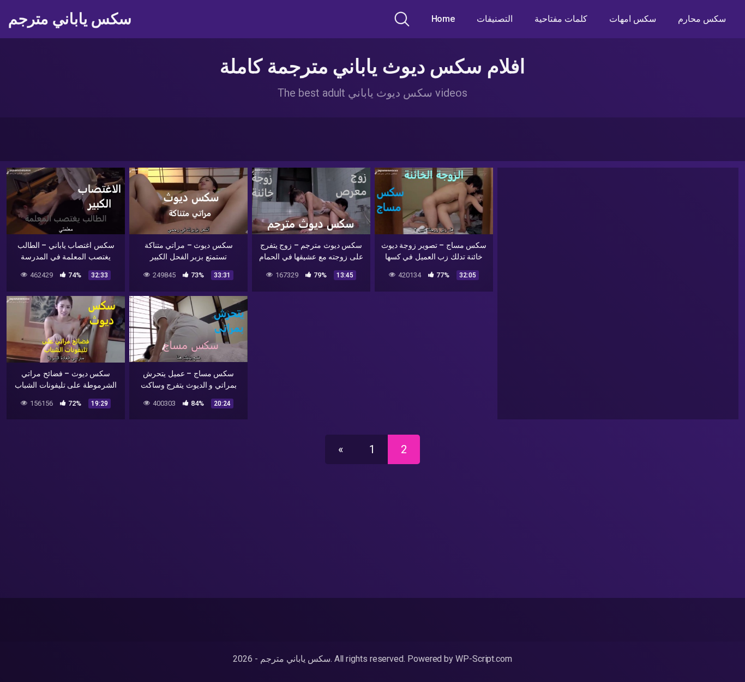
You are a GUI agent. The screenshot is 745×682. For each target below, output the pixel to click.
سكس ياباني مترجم (69, 19)
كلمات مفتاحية (560, 19)
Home (443, 19)
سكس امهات (632, 19)
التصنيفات (495, 19)
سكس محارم (702, 19)
